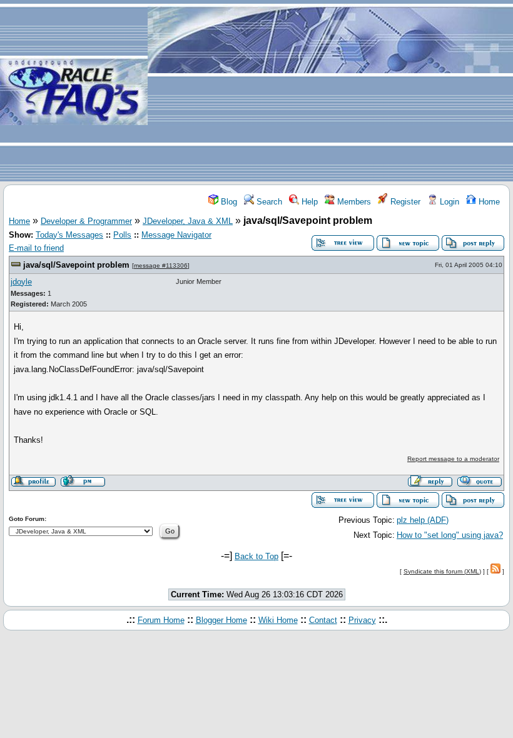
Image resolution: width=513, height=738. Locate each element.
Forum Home (161, 620)
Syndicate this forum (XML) (442, 571)
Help (308, 201)
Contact (323, 620)
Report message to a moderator (453, 458)
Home (488, 201)
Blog (227, 201)
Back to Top (256, 556)
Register (404, 201)
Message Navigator (176, 235)
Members (353, 201)
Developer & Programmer (86, 221)
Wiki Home (278, 620)
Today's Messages (69, 235)
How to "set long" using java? (450, 535)
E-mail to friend (36, 248)
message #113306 (161, 265)
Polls (122, 235)
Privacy (362, 620)
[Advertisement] (330, 91)
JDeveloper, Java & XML (188, 221)
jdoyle (21, 281)
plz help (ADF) (423, 520)
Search (268, 201)
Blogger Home (221, 620)
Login (448, 201)
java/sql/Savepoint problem (76, 265)
